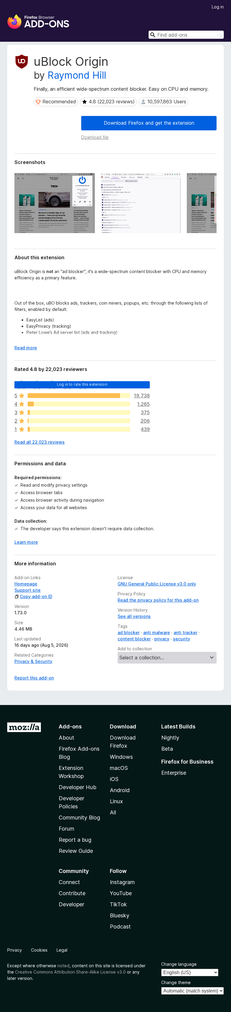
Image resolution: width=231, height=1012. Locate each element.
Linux (116, 801)
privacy (161, 638)
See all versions (134, 616)
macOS (119, 768)
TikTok (118, 904)
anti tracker (185, 632)
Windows (121, 757)
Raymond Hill (77, 75)
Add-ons (70, 726)
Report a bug (75, 840)
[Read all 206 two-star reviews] (79, 420)
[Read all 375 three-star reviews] (79, 412)
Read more (25, 347)
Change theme (176, 982)
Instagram (122, 882)
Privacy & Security (33, 661)
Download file (95, 137)
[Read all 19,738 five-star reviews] (79, 395)
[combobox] (186, 35)
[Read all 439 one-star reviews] (79, 429)
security (181, 638)
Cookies (39, 950)
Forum (66, 828)
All (113, 812)
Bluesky (119, 915)
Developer (71, 904)
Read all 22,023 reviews (39, 442)
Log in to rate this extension (82, 384)
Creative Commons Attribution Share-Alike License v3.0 (70, 971)
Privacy (14, 950)
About (66, 737)
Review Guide (76, 851)
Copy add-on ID (36, 596)
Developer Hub (77, 787)
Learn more (26, 542)
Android (120, 790)
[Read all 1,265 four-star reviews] (79, 404)
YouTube (121, 893)
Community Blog (79, 817)
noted (63, 965)
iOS (114, 779)
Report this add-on (34, 677)
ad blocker (129, 632)
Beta (167, 749)
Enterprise (173, 773)
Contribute (72, 893)
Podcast (120, 926)
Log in (218, 6)
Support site (27, 590)
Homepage (25, 583)
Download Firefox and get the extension (149, 123)
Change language (179, 964)
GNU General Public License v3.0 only (157, 583)
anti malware (156, 632)
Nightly (170, 737)
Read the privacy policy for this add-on (158, 600)
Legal (62, 950)
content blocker (134, 638)
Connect (69, 882)
